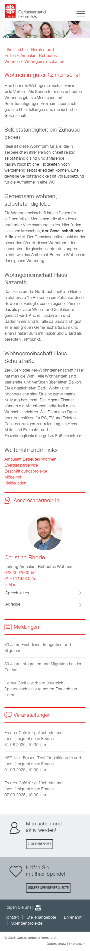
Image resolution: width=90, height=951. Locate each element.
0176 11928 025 (19, 579)
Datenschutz (56, 944)
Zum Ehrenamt (39, 844)
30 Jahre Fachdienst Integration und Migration (37, 648)
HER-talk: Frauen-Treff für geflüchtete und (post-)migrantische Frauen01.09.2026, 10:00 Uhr (42, 764)
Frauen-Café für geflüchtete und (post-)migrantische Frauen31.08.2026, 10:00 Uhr (33, 739)
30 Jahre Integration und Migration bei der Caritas (42, 667)
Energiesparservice (21, 466)
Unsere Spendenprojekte (48, 888)
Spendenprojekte (26, 924)
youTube (38, 907)
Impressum (77, 944)
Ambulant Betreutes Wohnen (30, 460)
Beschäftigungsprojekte (25, 472)
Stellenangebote (41, 918)
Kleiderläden (15, 483)
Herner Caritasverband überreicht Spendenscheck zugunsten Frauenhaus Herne (40, 689)
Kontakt (11, 918)
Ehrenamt (73, 918)
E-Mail (10, 585)
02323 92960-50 (20, 573)
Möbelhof (12, 477)
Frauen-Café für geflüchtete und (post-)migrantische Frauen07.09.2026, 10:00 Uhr (33, 789)
